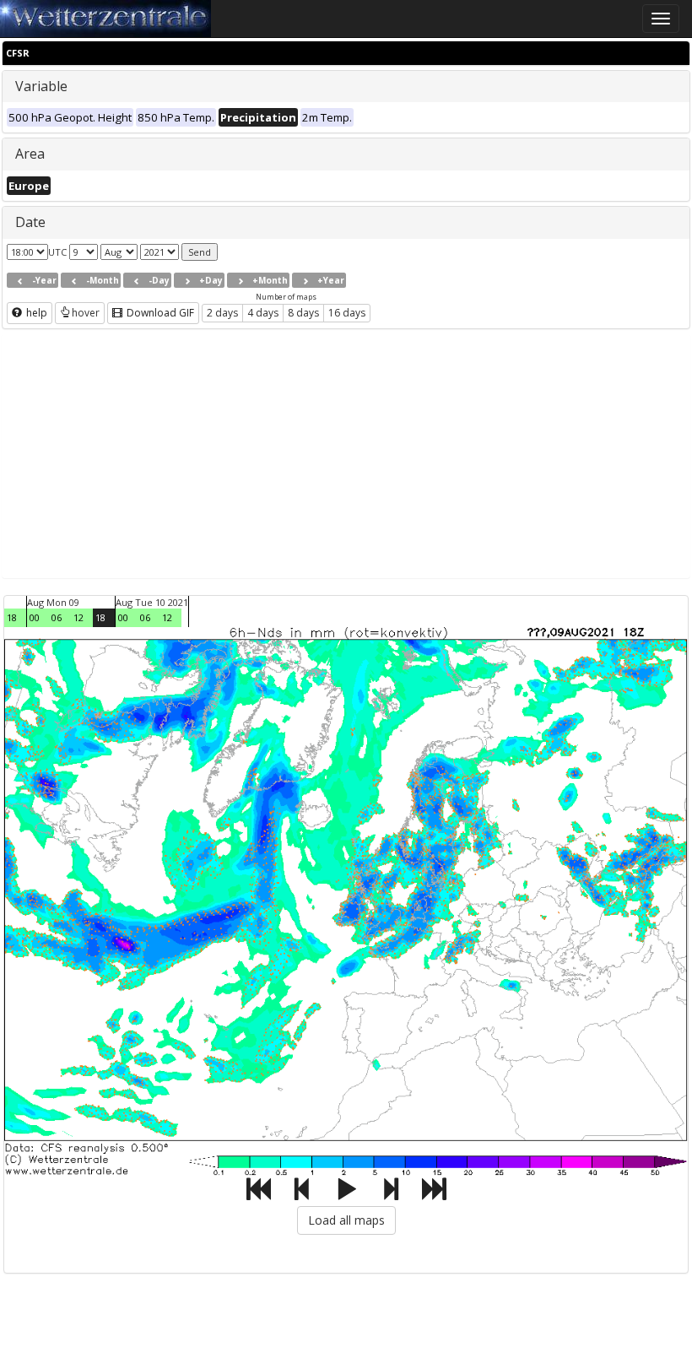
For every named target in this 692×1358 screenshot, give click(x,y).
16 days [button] (346, 313)
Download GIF (159, 313)
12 (78, 617)
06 (56, 617)
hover (86, 313)
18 (12, 617)
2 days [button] (222, 313)
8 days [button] (303, 313)
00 (35, 617)
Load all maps (346, 1220)
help (35, 313)
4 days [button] (262, 313)
